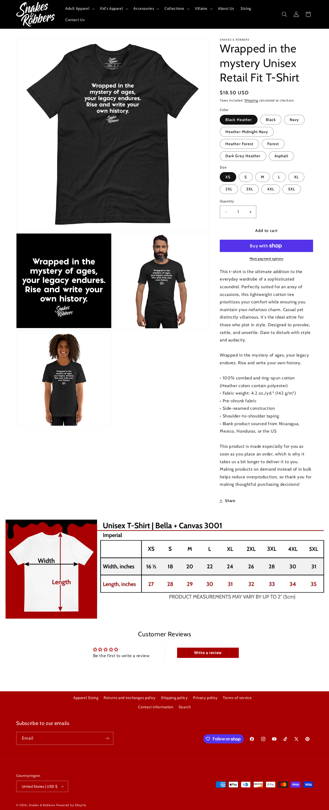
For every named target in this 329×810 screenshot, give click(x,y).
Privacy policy (205, 697)
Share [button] (230, 501)
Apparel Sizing (85, 697)
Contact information (155, 707)
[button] (79, 8)
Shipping (251, 100)
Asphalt (281, 156)
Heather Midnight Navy (246, 131)
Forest (273, 144)
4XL (270, 189)
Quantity (227, 201)
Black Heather (238, 119)
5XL (291, 189)
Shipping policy (174, 697)
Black (271, 119)
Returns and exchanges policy (130, 697)
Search (185, 707)
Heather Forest (239, 144)
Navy (294, 119)
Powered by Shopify (71, 805)
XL (296, 177)
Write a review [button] (208, 652)
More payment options (267, 258)
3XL (249, 189)
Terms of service (237, 697)
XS (228, 177)
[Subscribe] (107, 738)
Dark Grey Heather (243, 156)
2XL (228, 189)
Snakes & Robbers (42, 805)
